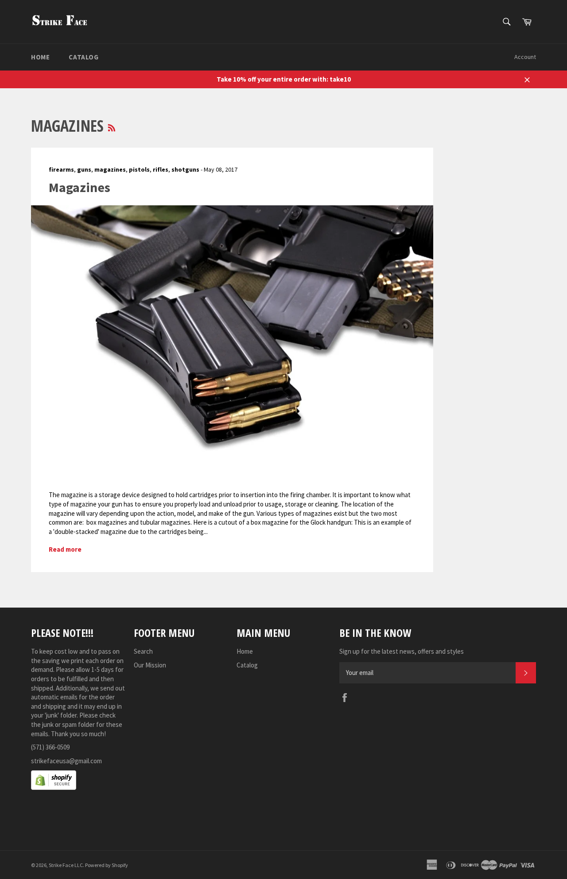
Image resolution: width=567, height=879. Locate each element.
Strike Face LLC (66, 865)
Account (525, 57)
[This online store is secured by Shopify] (53, 787)
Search (143, 651)
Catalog (83, 57)
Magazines (79, 187)
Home (40, 57)
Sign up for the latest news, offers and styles (401, 651)
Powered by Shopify (106, 865)
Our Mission (150, 665)
